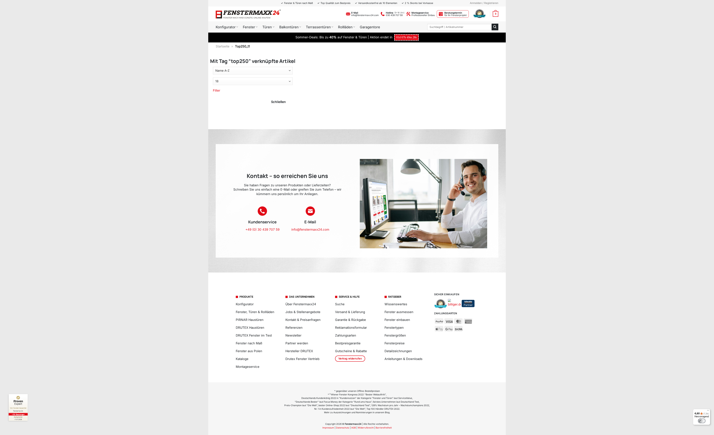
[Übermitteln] (495, 27)
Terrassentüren (318, 27)
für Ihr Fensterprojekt (455, 15)
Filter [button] (216, 90)
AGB (353, 427)
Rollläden (345, 27)
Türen (267, 27)
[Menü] (708, 411)
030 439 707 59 (394, 15)
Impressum (328, 427)
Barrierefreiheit (384, 427)
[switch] (701, 421)
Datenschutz (342, 427)
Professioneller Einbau (423, 15)
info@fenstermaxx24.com (365, 15)
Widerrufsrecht (366, 427)
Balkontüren (289, 27)
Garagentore (370, 27)
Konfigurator (226, 27)
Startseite (222, 46)
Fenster (249, 27)
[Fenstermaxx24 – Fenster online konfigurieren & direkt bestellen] (248, 13)
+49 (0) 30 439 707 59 (262, 229)
